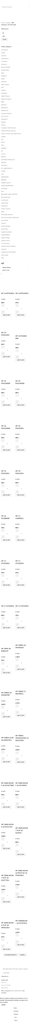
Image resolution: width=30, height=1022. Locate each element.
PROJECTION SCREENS (8, 246)
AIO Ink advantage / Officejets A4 (10, 217)
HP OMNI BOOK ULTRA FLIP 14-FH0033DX (21, 873)
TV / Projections (5, 243)
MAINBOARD (5, 177)
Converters (4, 61)
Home (2, 22)
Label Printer (4, 203)
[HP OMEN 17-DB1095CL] (22, 680)
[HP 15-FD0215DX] (22, 459)
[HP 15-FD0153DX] (22, 414)
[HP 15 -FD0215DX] (8, 322)
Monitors (3, 156)
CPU (2, 174)
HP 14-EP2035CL (8, 293)
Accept (4, 1004)
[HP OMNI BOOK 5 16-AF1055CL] (22, 771)
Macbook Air (4, 107)
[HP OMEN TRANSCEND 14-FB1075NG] (22, 724)
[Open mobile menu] (1, 2)
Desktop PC (4, 119)
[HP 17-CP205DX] (8, 594)
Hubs (2, 73)
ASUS (3, 142)
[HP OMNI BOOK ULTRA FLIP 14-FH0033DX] (22, 861)
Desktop (3, 122)
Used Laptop (4, 255)
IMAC (2, 102)
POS (2, 191)
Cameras (3, 55)
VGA (2, 258)
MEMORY (4, 180)
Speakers (3, 81)
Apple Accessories (6, 99)
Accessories (4, 50)
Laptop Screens (5, 240)
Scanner (3, 223)
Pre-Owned (4, 206)
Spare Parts (4, 229)
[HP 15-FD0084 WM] (22, 324)
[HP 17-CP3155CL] (22, 594)
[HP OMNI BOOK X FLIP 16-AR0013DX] (8, 911)
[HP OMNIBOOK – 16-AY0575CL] (22, 910)
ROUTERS (4, 165)
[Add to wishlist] (11, 290)
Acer (2, 139)
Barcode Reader (5, 197)
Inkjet (2, 211)
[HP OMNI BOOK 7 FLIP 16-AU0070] (22, 816)
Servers (3, 125)
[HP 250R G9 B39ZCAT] (8, 636)
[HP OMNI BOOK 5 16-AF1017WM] (8, 771)
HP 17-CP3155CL (22, 606)
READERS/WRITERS (7, 185)
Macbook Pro (4, 110)
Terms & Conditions (6, 985)
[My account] (29, 2)
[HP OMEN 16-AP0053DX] (22, 635)
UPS (2, 87)
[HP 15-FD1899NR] (8, 504)
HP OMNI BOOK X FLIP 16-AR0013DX (7, 925)
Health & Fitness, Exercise (8, 130)
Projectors (4, 249)
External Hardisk (5, 67)
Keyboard (3, 76)
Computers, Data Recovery (8, 128)
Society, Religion (5, 226)
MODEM (3, 162)
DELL (2, 145)
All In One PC (5, 116)
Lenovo (3, 154)
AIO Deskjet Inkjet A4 (7, 214)
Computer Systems (6, 113)
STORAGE (4, 188)
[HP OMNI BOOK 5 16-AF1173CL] (8, 814)
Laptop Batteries (5, 234)
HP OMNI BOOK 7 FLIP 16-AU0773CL (7, 877)
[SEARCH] (29, 6)
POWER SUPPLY (6, 182)
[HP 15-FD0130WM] (8, 369)
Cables (3, 52)
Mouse (3, 78)
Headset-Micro (5, 70)
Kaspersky (4, 93)
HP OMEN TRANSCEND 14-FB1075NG (22, 738)
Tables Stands (5, 84)
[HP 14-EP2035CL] (8, 281)
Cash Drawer (4, 200)
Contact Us (4, 982)
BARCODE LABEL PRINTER (9, 194)
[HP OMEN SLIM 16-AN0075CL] (8, 726)
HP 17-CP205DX (7, 606)
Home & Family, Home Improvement (11, 133)
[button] (6, 315)
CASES (3, 171)
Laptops (8, 22)
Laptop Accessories (6, 232)
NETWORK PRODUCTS (8, 159)
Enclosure (4, 64)
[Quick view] (7, 290)
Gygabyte (3, 148)
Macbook (3, 104)
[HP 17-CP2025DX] (8, 549)
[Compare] (3, 290)
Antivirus (3, 90)
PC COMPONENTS (6, 168)
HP (2, 151)
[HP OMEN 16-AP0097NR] (8, 681)
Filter (4, 39)
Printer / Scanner (5, 208)
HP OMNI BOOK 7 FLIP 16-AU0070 (21, 830)
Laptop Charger (5, 237)
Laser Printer (4, 220)
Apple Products (5, 96)
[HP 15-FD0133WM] (8, 414)
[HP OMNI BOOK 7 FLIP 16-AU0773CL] (8, 863)
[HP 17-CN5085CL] (22, 504)
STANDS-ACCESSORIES (8, 252)
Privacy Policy (4, 987)
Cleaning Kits (5, 58)
